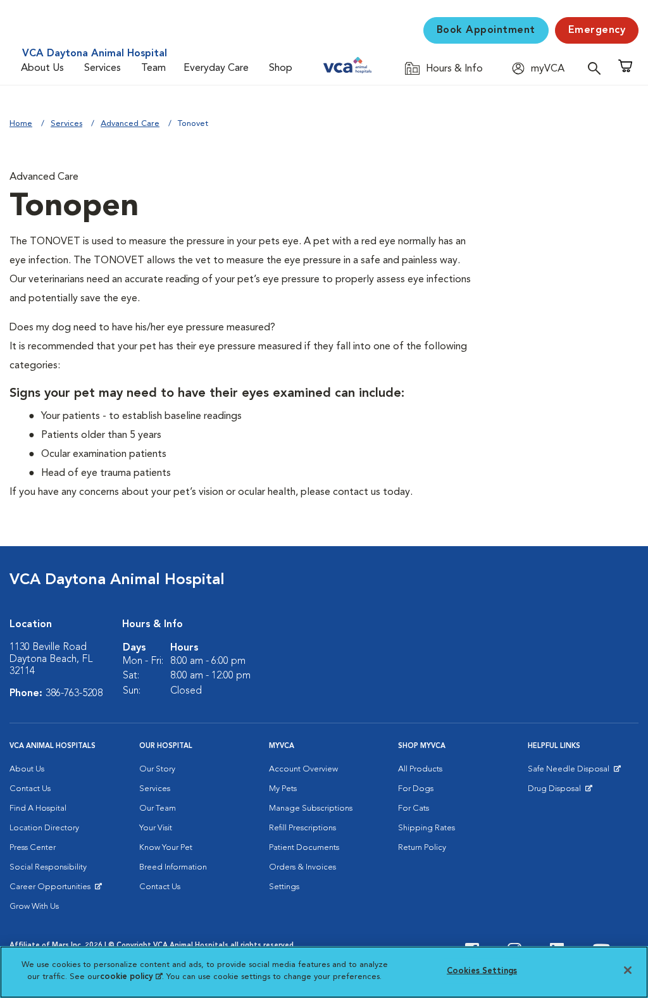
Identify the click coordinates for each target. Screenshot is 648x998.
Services (102, 68)
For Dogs (415, 789)
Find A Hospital (37, 808)
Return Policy (422, 848)
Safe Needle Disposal (570, 772)
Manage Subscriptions (310, 808)
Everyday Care (216, 68)
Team (153, 68)
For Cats (413, 808)
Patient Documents (304, 848)
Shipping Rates (426, 828)
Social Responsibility (48, 867)
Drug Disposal (560, 792)
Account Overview (303, 769)
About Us (42, 68)
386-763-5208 (74, 694)
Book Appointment (486, 30)
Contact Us (30, 789)
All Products (420, 769)
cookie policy (131, 977)
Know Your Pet (165, 848)
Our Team (157, 808)
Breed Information (173, 867)
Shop (280, 68)
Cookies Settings (482, 971)
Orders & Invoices (302, 867)
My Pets (283, 789)
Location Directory (44, 828)
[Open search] (597, 68)
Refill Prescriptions (302, 828)
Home (20, 124)
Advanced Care (130, 124)
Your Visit (155, 828)
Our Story (157, 769)
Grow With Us (34, 906)
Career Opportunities (52, 890)
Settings (284, 887)
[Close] (628, 970)
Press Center (32, 848)
